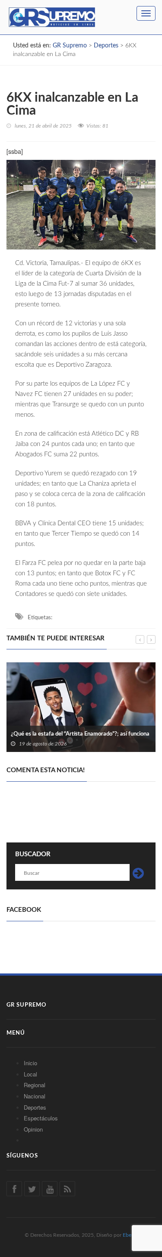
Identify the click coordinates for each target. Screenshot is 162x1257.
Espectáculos (41, 1118)
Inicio (30, 1063)
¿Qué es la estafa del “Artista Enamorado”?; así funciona (80, 734)
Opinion (33, 1129)
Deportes (35, 1107)
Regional (34, 1085)
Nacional (34, 1096)
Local (30, 1074)
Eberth (130, 1235)
